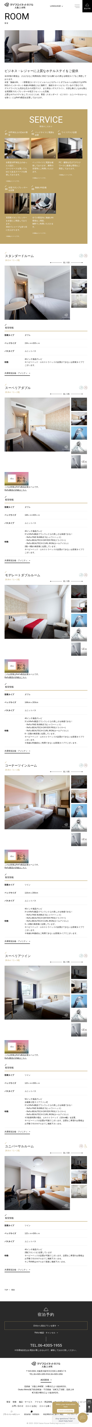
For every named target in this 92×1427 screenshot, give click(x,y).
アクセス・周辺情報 (43, 1402)
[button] (56, 262)
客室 (8, 1402)
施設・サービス (25, 1402)
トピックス (83, 1402)
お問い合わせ (17, 1406)
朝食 (15, 1402)
